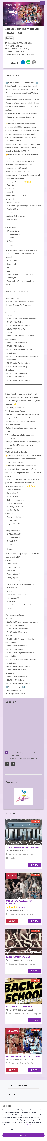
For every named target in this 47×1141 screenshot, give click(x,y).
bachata (9, 38)
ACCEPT (23, 1135)
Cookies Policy (32, 1125)
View (35, 865)
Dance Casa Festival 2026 (18, 957)
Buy (13, 921)
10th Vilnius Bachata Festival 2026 (22, 847)
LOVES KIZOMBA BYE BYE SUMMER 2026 (23, 1056)
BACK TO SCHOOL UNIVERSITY (19, 1007)
